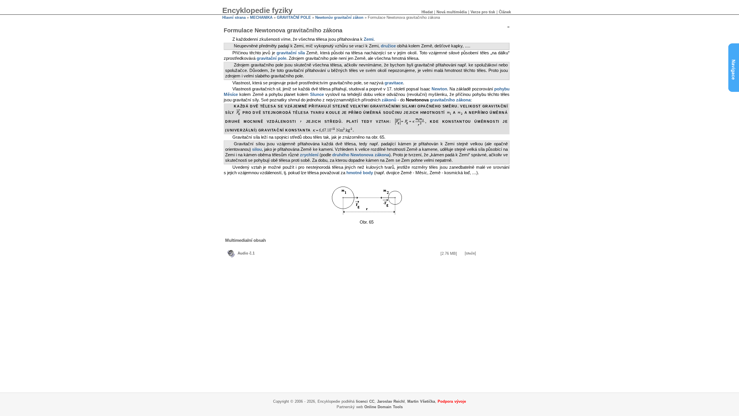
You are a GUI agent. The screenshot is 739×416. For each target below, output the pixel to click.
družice (388, 46)
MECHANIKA (261, 17)
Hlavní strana (234, 17)
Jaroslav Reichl (391, 401)
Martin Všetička (421, 401)
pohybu (502, 89)
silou (257, 149)
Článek (505, 12)
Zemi (369, 39)
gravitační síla (291, 53)
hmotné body (359, 172)
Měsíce (231, 94)
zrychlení (309, 155)
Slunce (317, 94)
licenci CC (365, 401)
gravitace (394, 83)
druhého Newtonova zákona (360, 155)
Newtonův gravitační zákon (339, 17)
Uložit (470, 253)
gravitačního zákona (450, 100)
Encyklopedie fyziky (257, 10)
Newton (439, 89)
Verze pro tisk (483, 12)
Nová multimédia (451, 12)
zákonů (389, 100)
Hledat (427, 12)
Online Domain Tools (383, 407)
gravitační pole (271, 58)
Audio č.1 (246, 253)
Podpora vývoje (452, 401)
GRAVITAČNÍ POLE (294, 17)
